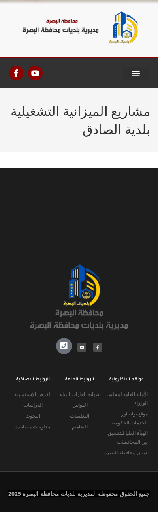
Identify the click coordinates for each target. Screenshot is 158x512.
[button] (136, 73)
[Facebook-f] (16, 73)
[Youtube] (35, 73)
